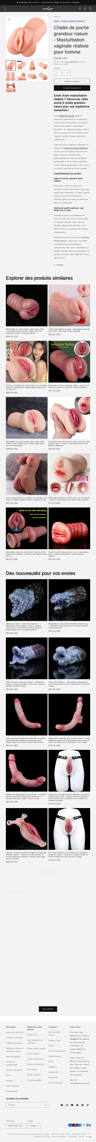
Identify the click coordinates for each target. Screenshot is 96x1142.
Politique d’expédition (59, 1136)
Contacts (9, 1081)
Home (56, 21)
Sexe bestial (32, 1069)
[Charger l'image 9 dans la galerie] (11, 87)
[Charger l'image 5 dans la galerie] (11, 76)
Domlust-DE (53, 1072)
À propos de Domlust (14, 1038)
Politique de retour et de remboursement (14, 1049)
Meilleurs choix (54, 1040)
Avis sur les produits (56, 1051)
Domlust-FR (53, 1077)
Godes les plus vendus (36, 1048)
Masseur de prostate (35, 1064)
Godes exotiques (33, 1075)
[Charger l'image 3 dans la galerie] (32, 65)
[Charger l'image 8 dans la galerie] (43, 76)
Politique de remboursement (61, 1134)
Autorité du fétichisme (15, 1032)
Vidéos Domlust (54, 1056)
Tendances (52, 1067)
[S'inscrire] (45, 1105)
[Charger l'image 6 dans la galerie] (21, 76)
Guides (51, 1046)
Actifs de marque (12, 1086)
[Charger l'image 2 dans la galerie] (21, 65)
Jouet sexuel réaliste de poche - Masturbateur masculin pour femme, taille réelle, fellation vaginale (69, 330)
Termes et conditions (14, 1070)
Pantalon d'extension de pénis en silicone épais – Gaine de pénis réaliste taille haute (27, 1002)
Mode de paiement (13, 1056)
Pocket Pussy (32, 1035)
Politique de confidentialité (81, 1134)
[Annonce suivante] (91, 2)
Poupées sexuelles (34, 1080)
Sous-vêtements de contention (35, 1041)
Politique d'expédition (14, 1043)
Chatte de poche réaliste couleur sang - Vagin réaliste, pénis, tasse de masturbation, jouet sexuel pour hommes (68, 554)
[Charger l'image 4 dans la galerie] (43, 65)
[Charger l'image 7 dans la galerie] (32, 76)
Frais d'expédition (71, 62)
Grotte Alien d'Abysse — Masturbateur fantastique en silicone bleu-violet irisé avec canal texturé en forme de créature (69, 684)
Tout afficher (48, 871)
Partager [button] (60, 265)
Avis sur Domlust (55, 1083)
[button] (4, 8)
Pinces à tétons (33, 1054)
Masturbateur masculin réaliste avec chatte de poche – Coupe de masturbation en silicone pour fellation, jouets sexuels (26, 554)
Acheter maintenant (72, 88)
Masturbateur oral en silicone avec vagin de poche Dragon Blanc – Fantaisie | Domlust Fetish (67, 1002)
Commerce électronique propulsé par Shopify (34, 1134)
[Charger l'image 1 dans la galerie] (11, 65)
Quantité (57, 68)
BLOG (50, 1061)
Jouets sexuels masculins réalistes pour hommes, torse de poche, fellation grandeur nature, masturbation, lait (27, 499)
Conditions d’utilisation (41, 1136)
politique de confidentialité (11, 1063)
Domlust (17, 1134)
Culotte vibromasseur (35, 1059)
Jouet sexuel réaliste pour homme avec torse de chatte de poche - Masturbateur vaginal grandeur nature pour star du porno (26, 387)
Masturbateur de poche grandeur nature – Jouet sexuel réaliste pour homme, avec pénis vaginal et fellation (68, 386)
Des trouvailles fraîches (54, 1033)
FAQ (7, 1075)
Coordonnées (72, 1136)
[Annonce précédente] (4, 2)
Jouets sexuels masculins (73, 21)
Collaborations (11, 1091)
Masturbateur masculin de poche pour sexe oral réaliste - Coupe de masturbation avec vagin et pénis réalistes (69, 499)
